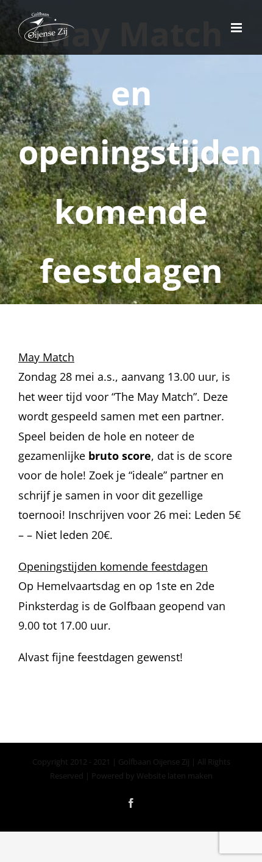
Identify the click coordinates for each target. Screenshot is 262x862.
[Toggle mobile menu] (237, 27)
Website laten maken (174, 775)
